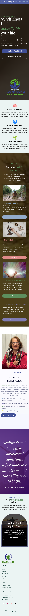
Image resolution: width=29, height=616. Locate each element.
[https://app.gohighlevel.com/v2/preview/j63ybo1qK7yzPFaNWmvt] (14, 558)
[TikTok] (16, 603)
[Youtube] (12, 603)
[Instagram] (7, 603)
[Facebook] (3, 603)
